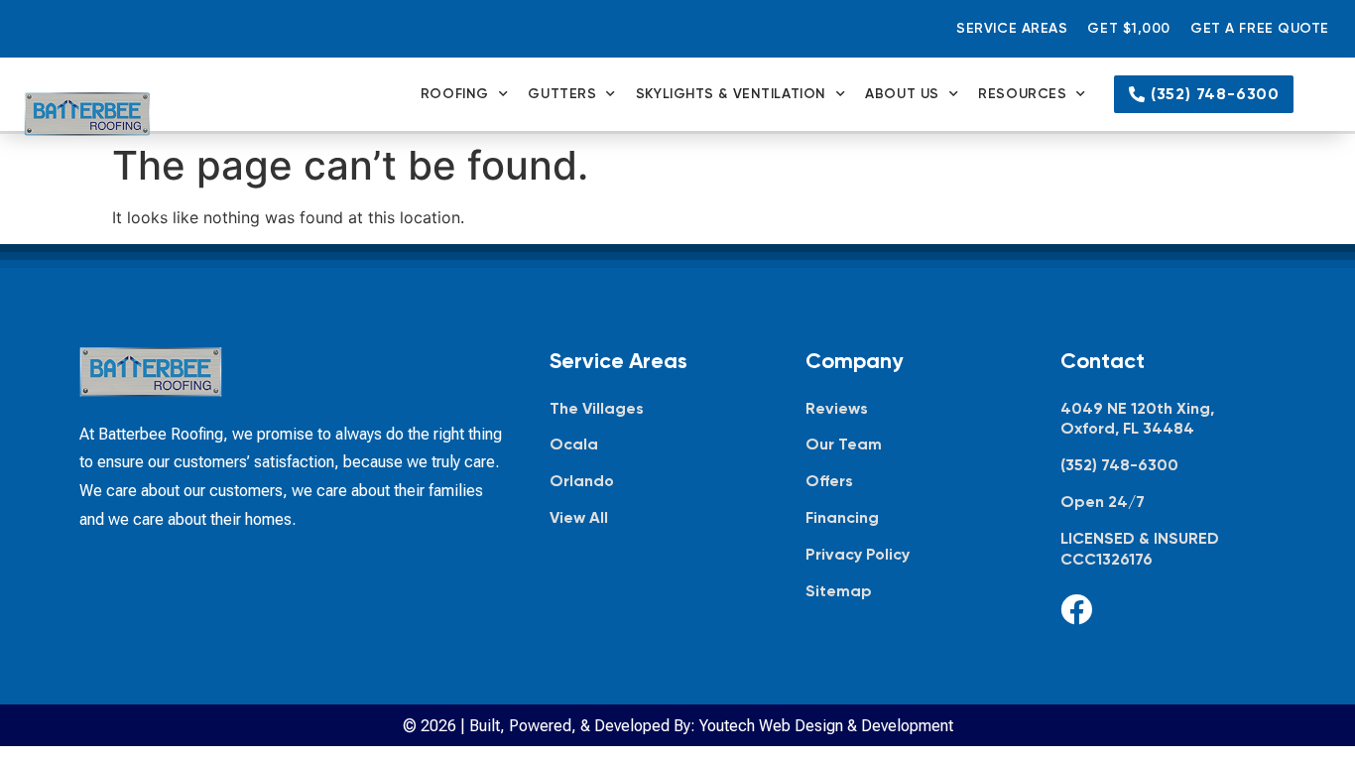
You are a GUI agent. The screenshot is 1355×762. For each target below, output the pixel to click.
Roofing (455, 93)
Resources (1022, 93)
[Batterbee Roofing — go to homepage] (87, 114)
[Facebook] (1076, 609)
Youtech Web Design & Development (826, 725)
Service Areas (1011, 28)
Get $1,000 (1128, 28)
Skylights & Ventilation (731, 93)
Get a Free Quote (1259, 28)
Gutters (562, 93)
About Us (901, 93)
